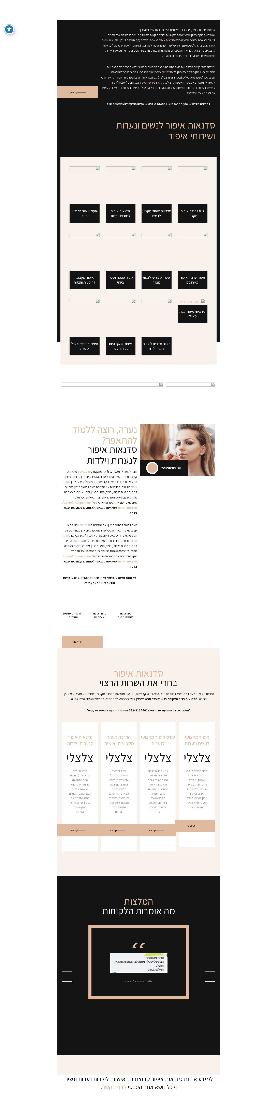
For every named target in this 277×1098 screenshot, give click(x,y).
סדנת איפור (84, 471)
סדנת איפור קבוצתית (161, 72)
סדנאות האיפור (127, 508)
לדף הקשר (114, 1087)
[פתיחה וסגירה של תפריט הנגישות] (9, 29)
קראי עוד (73, 92)
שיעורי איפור (147, 82)
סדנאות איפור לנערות (162, 40)
